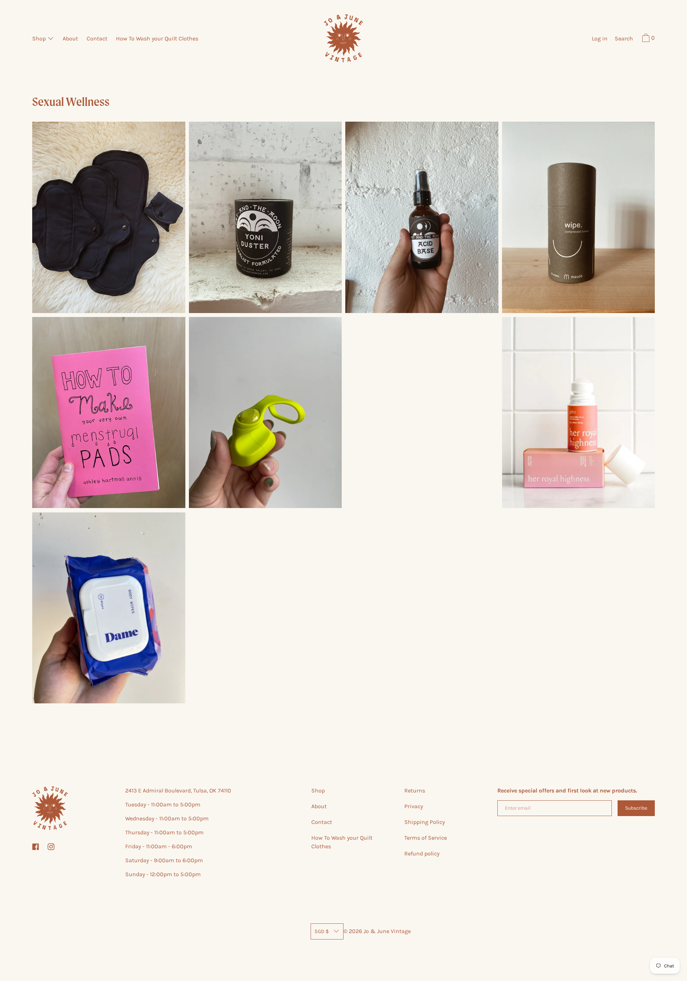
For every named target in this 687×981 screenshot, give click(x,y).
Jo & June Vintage (387, 931)
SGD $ (322, 931)
